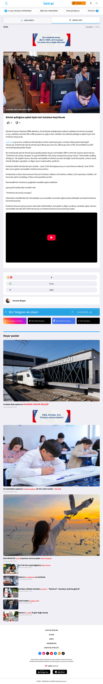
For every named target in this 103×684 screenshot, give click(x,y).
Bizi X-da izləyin (85, 321)
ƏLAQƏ (51, 634)
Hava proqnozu (73, 11)
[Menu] (6, 3)
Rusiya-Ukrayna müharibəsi (20, 11)
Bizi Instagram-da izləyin (14, 321)
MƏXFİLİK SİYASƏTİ (51, 648)
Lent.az (9, 142)
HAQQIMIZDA (51, 643)
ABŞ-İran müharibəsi (49, 11)
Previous (5, 10)
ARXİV (51, 639)
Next (97, 10)
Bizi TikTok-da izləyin (38, 321)
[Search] (97, 3)
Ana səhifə (89, 27)
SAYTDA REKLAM (51, 630)
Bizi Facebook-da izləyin (63, 321)
